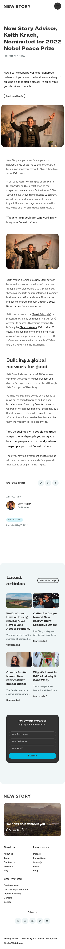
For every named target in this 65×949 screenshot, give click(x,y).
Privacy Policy (11, 938)
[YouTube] (47, 921)
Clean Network (28, 327)
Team (7, 858)
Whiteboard (17, 943)
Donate (7, 902)
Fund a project (11, 885)
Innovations (39, 858)
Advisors (8, 866)
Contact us (9, 862)
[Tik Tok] (40, 921)
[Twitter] (41, 483)
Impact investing (12, 893)
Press (36, 866)
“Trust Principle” (41, 314)
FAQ (6, 870)
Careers (8, 898)
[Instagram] (18, 921)
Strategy (37, 862)
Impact (36, 854)
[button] (57, 6)
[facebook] (55, 483)
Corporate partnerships (16, 889)
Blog (35, 870)
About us (8, 854)
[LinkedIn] (48, 483)
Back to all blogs (14, 96)
